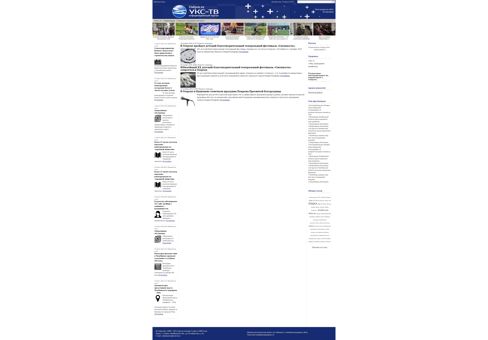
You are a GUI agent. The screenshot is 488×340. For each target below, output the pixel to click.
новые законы (319, 226)
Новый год (327, 200)
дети (322, 217)
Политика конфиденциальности (260, 335)
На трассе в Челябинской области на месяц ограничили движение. (319, 130)
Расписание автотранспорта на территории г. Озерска (318, 76)
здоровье (327, 217)
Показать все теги (319, 247)
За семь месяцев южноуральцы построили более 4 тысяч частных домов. (164, 86)
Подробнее (158, 72)
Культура (209, 43)
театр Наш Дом (325, 238)
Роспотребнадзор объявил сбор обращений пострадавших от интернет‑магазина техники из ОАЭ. (319, 110)
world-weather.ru (319, 50)
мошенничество (314, 223)
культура (315, 220)
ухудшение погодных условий (316, 241)
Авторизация (328, 12)
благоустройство (326, 213)
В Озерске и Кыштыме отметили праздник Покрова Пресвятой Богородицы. (231, 91)
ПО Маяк (323, 204)
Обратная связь (159, 2)
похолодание (319, 232)
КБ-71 (312, 61)
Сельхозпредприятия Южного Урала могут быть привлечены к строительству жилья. (164, 52)
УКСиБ (326, 207)
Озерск (312, 203)
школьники (328, 241)
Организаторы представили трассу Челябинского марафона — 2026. (165, 289)
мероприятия (322, 220)
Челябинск (314, 210)
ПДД (319, 204)
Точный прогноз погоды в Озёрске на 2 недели (325, 47)
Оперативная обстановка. (160, 111)
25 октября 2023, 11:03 (188, 89)
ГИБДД (310, 200)
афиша (318, 213)
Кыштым (321, 200)
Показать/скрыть (315, 92)
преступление (314, 235)
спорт (318, 238)
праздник (326, 232)
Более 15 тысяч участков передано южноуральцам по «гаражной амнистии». (165, 145)
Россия (317, 207)
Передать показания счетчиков (191, 20)
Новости (157, 20)
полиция (313, 232)
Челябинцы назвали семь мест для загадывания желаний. (318, 137)
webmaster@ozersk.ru (171, 336)
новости (312, 226)
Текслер (322, 207)
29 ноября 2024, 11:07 (188, 43)
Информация (169, 20)
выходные (312, 217)
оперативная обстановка (317, 229)
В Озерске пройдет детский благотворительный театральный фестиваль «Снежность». (238, 45)
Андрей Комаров (325, 197)
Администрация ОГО (314, 197)
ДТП (314, 200)
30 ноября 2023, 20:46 (188, 65)
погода (327, 229)
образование (327, 226)
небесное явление (324, 223)
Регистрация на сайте (324, 9)
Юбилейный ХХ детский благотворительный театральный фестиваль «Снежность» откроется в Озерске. (235, 68)
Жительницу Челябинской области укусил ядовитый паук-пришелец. (318, 119)
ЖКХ (317, 200)
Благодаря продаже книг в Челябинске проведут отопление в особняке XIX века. (165, 257)
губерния (318, 217)
